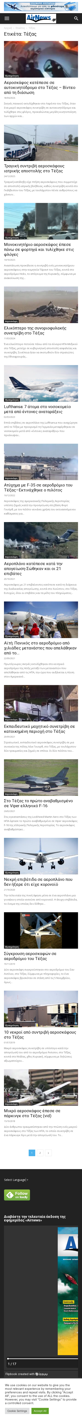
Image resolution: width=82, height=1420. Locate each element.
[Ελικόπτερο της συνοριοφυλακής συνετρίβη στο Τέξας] (41, 305)
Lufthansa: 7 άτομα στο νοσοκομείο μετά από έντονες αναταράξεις (37, 409)
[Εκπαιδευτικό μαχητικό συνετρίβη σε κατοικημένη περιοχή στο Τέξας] (41, 703)
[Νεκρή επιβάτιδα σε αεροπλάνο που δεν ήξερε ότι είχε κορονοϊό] (41, 856)
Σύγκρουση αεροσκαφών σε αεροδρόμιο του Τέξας (30, 956)
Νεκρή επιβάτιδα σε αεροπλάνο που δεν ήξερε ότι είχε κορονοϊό (38, 882)
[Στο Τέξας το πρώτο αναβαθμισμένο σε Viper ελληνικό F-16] (41, 777)
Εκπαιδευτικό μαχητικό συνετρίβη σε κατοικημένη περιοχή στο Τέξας (39, 729)
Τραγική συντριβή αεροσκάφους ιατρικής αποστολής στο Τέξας (34, 168)
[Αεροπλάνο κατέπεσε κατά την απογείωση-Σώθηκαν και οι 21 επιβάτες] (41, 540)
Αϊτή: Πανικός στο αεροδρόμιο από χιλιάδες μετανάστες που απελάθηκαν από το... (40, 648)
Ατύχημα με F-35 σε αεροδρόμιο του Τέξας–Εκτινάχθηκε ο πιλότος (38, 487)
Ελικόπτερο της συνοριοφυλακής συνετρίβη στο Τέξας (35, 330)
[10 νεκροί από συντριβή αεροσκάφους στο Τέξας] (41, 1009)
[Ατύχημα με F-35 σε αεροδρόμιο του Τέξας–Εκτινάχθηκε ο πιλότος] (41, 462)
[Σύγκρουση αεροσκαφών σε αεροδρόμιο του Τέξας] (41, 930)
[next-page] (48, 1153)
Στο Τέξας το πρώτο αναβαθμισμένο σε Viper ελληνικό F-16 (38, 803)
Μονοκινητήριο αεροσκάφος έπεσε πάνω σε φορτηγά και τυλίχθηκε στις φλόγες (39, 249)
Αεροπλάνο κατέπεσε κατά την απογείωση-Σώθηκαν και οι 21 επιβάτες (33, 568)
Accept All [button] (40, 1410)
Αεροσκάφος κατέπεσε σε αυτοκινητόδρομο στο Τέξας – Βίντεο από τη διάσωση (39, 87)
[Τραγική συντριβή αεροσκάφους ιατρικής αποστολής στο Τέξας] (41, 143)
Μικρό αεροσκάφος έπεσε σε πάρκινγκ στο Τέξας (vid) (32, 1113)
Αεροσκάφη (11, 321)
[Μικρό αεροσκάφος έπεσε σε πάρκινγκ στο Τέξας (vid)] (41, 1087)
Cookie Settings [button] (17, 1410)
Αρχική (8, 28)
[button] (6, 18)
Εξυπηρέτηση (12, 75)
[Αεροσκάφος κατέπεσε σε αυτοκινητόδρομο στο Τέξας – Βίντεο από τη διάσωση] (41, 59)
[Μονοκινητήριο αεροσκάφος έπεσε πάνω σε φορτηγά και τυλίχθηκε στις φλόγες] (41, 221)
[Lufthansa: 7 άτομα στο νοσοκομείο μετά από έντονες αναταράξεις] (41, 383)
